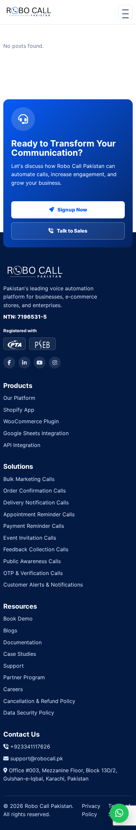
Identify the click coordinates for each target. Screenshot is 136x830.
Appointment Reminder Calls (39, 514)
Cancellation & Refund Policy (39, 701)
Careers (13, 689)
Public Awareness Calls (32, 561)
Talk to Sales (72, 231)
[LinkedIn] (24, 362)
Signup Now (72, 210)
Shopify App (18, 409)
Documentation (22, 642)
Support (13, 665)
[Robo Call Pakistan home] (27, 12)
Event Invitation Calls (29, 537)
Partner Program (24, 677)
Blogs (10, 630)
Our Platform (19, 398)
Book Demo (18, 618)
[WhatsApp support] (119, 813)
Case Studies (19, 654)
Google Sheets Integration (36, 433)
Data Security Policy (28, 712)
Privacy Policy (91, 810)
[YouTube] (40, 362)
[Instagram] (55, 362)
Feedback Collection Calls (35, 549)
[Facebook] (9, 362)
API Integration (21, 445)
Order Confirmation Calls (34, 490)
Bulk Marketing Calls (28, 479)
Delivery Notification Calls (36, 502)
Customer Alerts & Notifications (43, 584)
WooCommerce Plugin (31, 421)
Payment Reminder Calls (33, 526)
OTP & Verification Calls (33, 573)
